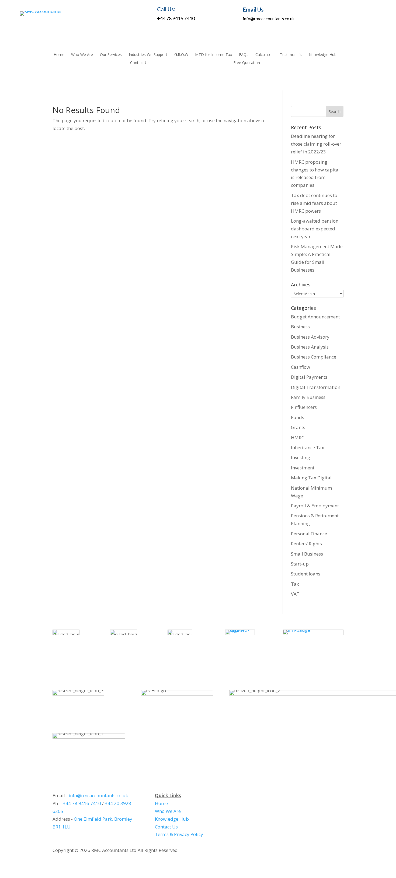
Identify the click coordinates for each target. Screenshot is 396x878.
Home (59, 55)
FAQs (243, 55)
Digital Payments (309, 377)
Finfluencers (304, 407)
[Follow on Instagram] (347, 13)
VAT (295, 594)
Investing (300, 457)
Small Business (307, 554)
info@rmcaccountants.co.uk (269, 18)
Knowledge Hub (322, 55)
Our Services (111, 55)
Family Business (308, 397)
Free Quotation (246, 63)
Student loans (305, 574)
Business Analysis (310, 347)
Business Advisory (310, 337)
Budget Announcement (315, 317)
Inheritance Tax (307, 447)
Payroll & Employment (315, 506)
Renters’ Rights (306, 543)
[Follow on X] (372, 13)
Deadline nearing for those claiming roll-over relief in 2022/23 (316, 144)
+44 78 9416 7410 (176, 18)
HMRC (297, 437)
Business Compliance (313, 357)
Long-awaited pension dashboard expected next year (314, 229)
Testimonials (291, 55)
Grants (298, 427)
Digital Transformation (315, 387)
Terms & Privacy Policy (179, 834)
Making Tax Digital (311, 478)
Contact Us (140, 63)
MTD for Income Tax (213, 55)
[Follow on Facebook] (359, 13)
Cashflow (300, 367)
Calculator (264, 55)
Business (300, 327)
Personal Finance (309, 534)
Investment (302, 468)
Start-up (300, 564)
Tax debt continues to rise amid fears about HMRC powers (314, 203)
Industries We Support (148, 55)
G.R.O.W (181, 55)
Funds (297, 417)
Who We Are (82, 55)
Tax (295, 584)
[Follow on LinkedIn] (335, 13)
